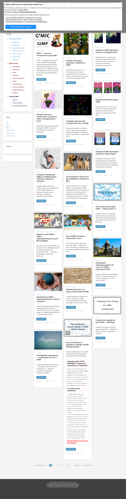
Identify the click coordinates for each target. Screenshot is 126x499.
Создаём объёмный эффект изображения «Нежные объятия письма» (46, 177)
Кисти (97, 204)
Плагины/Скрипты (40, 50)
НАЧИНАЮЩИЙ (10, 130)
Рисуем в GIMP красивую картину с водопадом (107, 152)
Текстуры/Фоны (17, 84)
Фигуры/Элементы (18, 90)
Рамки (14, 81)
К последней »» (87, 465)
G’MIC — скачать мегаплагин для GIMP (46, 54)
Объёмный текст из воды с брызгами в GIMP (77, 290)
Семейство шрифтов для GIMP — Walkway (105, 321)
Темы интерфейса (18, 87)
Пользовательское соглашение (54, 483)
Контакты (77, 485)
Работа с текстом (70, 118)
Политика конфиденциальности (71, 483)
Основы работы (18, 103)
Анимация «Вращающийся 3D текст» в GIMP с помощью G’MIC (105, 266)
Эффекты (38, 172)
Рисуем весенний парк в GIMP (107, 100)
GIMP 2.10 (8, 127)
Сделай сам (16, 56)
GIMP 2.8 (8, 125)
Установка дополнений (71, 339)
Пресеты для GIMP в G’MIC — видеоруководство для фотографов (47, 237)
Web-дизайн (16, 66)
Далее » (77, 465)
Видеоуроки (39, 231)
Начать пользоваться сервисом (21, 27)
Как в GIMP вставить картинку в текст (75, 237)
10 (68, 465)
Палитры (15, 75)
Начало (15, 100)
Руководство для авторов (61, 485)
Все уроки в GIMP (15, 39)
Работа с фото (69, 174)
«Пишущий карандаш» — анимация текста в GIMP (47, 357)
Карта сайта (71, 485)
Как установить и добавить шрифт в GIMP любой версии (77, 344)
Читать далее (41, 79)
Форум (74, 2)
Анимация (98, 260)
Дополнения (13, 63)
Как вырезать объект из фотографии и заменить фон (77, 178)
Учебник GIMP (65, 2)
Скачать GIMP (54, 2)
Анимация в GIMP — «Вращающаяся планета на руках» (48, 299)
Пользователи (50, 485)
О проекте (44, 2)
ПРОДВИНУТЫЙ (10, 133)
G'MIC (7, 122)
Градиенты (16, 69)
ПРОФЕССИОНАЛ (10, 136)
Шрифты (98, 317)
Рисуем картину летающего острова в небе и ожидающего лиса (46, 117)
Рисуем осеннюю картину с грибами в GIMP (75, 62)
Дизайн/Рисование (70, 58)
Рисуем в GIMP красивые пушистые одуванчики (107, 51)
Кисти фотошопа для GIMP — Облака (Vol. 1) (106, 207)
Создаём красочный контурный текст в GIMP (77, 122)
